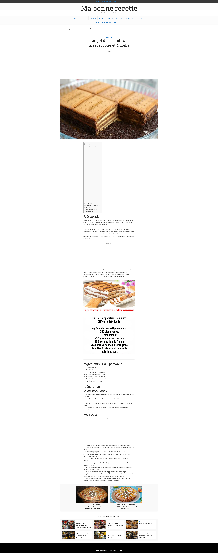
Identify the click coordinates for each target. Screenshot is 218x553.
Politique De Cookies (101, 550)
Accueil (77, 18)
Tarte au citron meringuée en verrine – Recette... (115, 535)
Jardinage (140, 18)
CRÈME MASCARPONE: (92, 209)
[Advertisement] (109, 64)
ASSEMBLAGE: (90, 211)
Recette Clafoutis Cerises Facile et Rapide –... (115, 525)
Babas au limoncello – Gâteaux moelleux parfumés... (83, 535)
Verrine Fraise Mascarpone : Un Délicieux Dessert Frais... (83, 525)
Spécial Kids (113, 18)
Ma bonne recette (109, 8)
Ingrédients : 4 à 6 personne (92, 205)
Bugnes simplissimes (146, 524)
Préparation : (88, 207)
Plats (85, 18)
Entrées (93, 18)
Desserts (102, 18)
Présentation (88, 203)
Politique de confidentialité (106, 22)
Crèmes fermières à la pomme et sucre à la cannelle (146, 535)
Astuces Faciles (127, 18)
